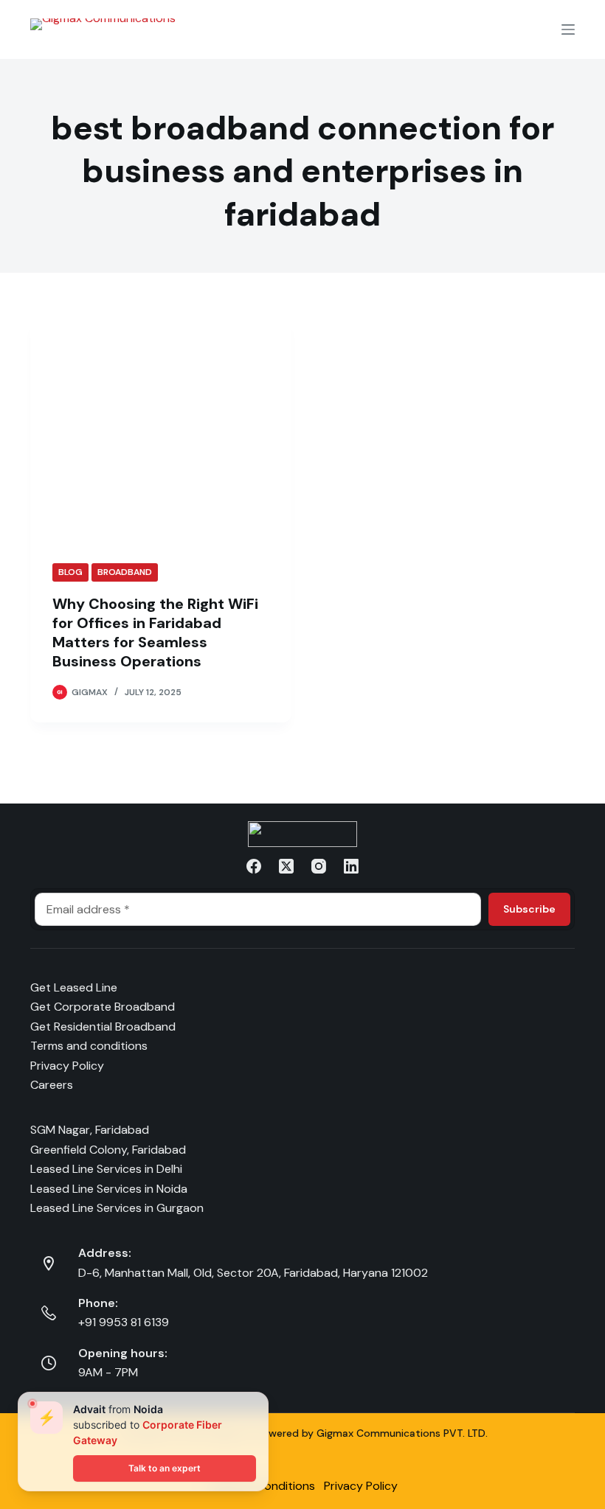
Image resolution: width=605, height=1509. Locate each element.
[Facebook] (253, 866)
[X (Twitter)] (286, 866)
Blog (70, 572)
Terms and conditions (89, 1045)
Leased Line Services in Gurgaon (117, 1208)
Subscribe (529, 909)
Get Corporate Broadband (102, 1006)
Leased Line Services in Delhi (106, 1169)
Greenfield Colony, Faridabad (108, 1149)
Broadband (124, 572)
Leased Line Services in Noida (108, 1188)
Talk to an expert (164, 1468)
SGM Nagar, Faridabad (89, 1129)
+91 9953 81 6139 (123, 1322)
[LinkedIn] (351, 866)
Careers (51, 1084)
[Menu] (568, 29)
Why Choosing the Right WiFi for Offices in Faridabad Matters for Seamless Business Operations (155, 632)
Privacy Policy (67, 1065)
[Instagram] (318, 866)
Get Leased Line (73, 987)
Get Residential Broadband (103, 1026)
